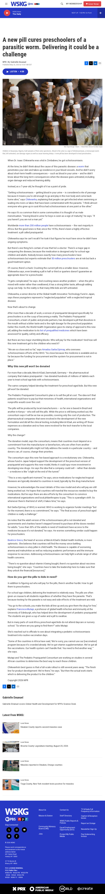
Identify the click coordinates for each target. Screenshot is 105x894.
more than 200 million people (33, 225)
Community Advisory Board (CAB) (47, 828)
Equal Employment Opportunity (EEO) (67, 829)
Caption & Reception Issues (89, 817)
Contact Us (64, 810)
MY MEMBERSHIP (74, 4)
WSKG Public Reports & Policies (69, 822)
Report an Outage (88, 823)
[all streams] (101, 13)
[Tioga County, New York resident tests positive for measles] (11, 784)
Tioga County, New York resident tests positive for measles (47, 784)
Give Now (93, 4)
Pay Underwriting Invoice (88, 835)
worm (81, 166)
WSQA (13, 875)
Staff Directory (66, 816)
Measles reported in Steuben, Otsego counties (41, 765)
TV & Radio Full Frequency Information (90, 810)
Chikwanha (31, 199)
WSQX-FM (16, 873)
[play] (7, 12)
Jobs (41, 834)
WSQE (8, 875)
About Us (42, 810)
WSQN (7, 877)
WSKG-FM (8, 873)
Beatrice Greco (15, 540)
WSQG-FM (24, 873)
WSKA (20, 877)
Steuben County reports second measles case (41, 727)
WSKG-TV (14, 877)
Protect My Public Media (67, 835)
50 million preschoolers (63, 258)
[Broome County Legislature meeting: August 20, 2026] (11, 746)
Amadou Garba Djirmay (53, 349)
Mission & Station (46, 816)
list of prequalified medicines (55, 330)
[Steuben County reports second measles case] (11, 727)
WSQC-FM (20, 875)
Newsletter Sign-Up (89, 829)
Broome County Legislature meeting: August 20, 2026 (44, 746)
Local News (24, 723)
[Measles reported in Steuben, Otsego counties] (11, 765)
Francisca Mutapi (25, 609)
